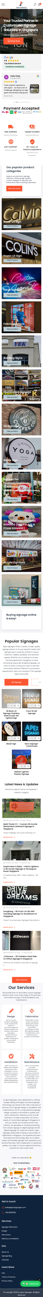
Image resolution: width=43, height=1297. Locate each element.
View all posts (21, 980)
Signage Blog (7, 1256)
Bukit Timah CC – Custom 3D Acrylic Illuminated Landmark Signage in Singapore (20, 826)
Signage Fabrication (10, 1227)
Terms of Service (8, 1277)
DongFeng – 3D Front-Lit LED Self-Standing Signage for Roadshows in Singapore (20, 914)
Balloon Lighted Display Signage (21, 773)
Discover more (14, 188)
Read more (8, 837)
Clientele (5, 1260)
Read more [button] (8, 96)
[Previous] (3, 682)
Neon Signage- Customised (32, 745)
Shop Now (15, 41)
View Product (12, 226)
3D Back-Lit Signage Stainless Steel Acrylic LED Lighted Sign (11, 714)
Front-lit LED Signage (31, 712)
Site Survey (6, 1235)
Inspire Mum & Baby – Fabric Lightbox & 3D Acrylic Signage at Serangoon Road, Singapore (21, 869)
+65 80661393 (10, 1212)
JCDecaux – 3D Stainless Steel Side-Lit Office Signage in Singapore (20, 957)
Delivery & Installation (10, 1239)
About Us (5, 1252)
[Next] (40, 682)
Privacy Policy (7, 1281)
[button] (19, 1186)
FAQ (3, 1273)
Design (4, 1231)
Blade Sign (11, 744)
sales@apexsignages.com (15, 1207)
